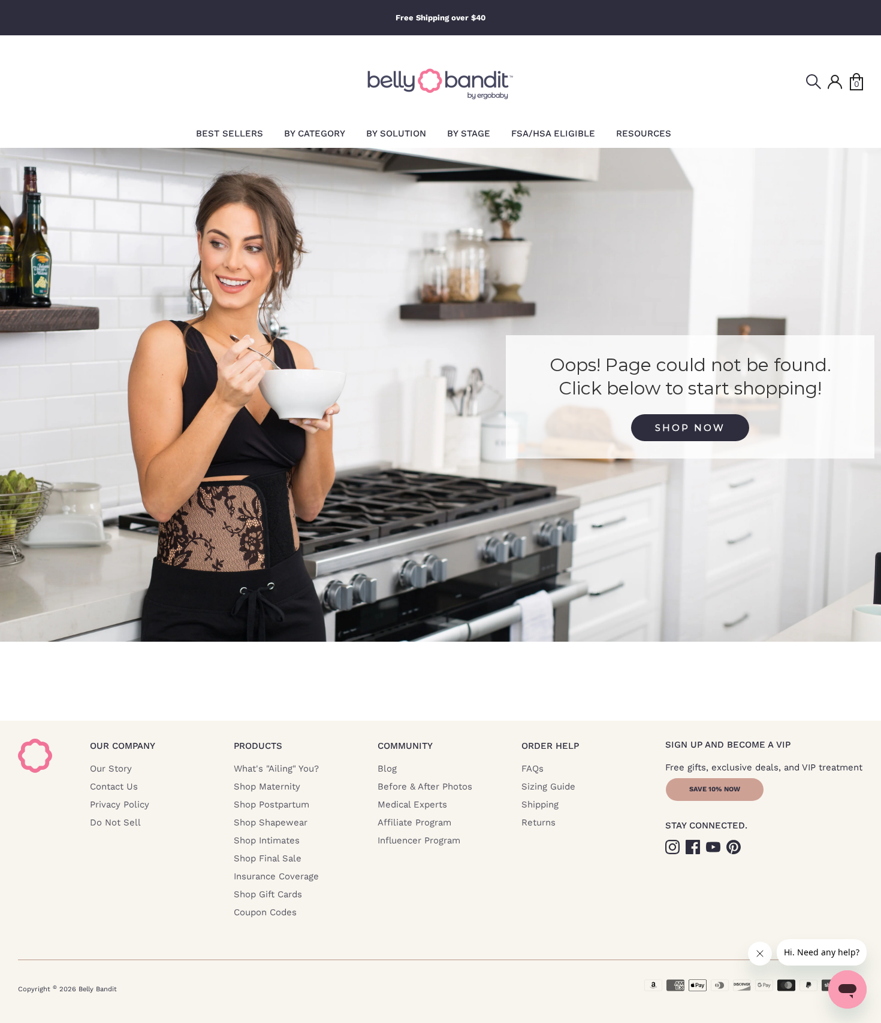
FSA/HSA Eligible (553, 133)
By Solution (396, 133)
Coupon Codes (265, 912)
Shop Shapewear (270, 822)
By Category (314, 133)
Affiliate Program (414, 822)
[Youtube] (714, 846)
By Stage (468, 133)
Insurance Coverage (276, 876)
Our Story (111, 768)
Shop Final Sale (267, 858)
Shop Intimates (267, 840)
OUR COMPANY (122, 745)
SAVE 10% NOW (714, 789)
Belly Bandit (98, 989)
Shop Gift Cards (268, 894)
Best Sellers (229, 133)
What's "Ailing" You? (276, 768)
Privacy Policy (119, 804)
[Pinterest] (734, 846)
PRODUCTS (258, 745)
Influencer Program (419, 840)
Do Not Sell (115, 822)
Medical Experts (412, 804)
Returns (538, 822)
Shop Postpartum (271, 804)
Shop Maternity (267, 786)
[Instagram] (673, 846)
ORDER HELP (550, 745)
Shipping (540, 804)
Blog (387, 768)
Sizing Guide (548, 786)
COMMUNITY (405, 745)
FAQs (532, 768)
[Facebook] (694, 846)
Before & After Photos (425, 786)
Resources (643, 133)
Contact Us (114, 786)
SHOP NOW (690, 427)
